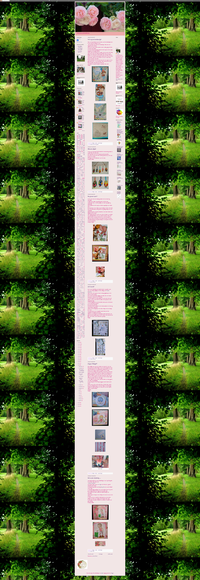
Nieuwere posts (90, 554)
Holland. (78, 203)
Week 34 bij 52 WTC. (83, 126)
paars (79, 253)
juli (79, 390)
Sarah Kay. (78, 271)
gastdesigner (81, 191)
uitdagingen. (78, 320)
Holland (83, 201)
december (81, 366)
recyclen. (82, 257)
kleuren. (81, 227)
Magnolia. (78, 239)
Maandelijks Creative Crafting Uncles (119, 162)
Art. (79, 166)
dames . (79, 180)
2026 (80, 151)
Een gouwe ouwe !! (92, 196)
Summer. (82, 298)
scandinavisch (82, 273)
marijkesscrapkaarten (81, 123)
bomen (82, 171)
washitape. (83, 331)
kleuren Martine (79, 225)
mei (80, 393)
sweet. (84, 300)
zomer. (78, 337)
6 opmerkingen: (100, 143)
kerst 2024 (81, 216)
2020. (82, 141)
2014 (84, 134)
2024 (82, 148)
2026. (84, 151)
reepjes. (82, 258)
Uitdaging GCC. (82, 316)
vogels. (84, 329)
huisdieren (78, 204)
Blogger (112, 573)
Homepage (100, 554)
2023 (84, 145)
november (81, 368)
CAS (82, 173)
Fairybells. (78, 190)
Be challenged (79, 167)
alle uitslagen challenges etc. (80, 46)
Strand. (83, 293)
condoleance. (78, 176)
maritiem (82, 245)
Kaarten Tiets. (82, 211)
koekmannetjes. (79, 233)
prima (79, 257)
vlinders (83, 327)
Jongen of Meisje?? (92, 364)
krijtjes (82, 234)
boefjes (78, 171)
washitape (78, 331)
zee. (84, 334)
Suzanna (79, 99)
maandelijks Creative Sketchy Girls (120, 178)
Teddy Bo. (83, 304)
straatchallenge (82, 292)
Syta (79, 301)
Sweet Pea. (80, 300)
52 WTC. (81, 160)
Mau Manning (78, 246)
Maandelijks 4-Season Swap (119, 140)
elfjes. (82, 186)
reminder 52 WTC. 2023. (80, 260)
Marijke (118, 53)
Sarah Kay (81, 270)
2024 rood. (83, 149)
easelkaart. (78, 186)
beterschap (79, 168)
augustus (80, 388)
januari (80, 400)
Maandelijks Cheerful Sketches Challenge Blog (120, 154)
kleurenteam (79, 231)
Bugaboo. (79, 173)
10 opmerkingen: (100, 473)
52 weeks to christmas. (81, 158)
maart (80, 397)
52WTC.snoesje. (79, 165)
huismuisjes (83, 204)
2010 (79, 406)
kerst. (78, 217)
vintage (83, 326)
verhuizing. (80, 324)
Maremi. (83, 243)
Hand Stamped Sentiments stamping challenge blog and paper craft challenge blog (120, 131)
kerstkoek (82, 217)
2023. (77, 148)
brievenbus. (78, 172)
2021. (82, 143)
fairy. (78, 189)
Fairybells (82, 189)
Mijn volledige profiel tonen (119, 79)
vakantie (83, 320)
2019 (80, 138)
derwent (78, 183)
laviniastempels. (79, 236)
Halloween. (78, 199)
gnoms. (82, 197)
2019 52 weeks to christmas (81, 139)
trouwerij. (82, 307)
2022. (82, 144)
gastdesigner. (83, 193)
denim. (83, 182)
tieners (79, 305)
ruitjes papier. (79, 269)
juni (80, 391)
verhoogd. (83, 321)
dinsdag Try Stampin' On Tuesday (119, 122)
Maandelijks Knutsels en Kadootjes (119, 192)
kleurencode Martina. (80, 230)
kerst (78, 215)
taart (82, 301)
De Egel (79, 182)
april (80, 395)
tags (82, 303)
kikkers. (82, 219)
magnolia (97, 144)
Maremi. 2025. (81, 244)
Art (84, 165)
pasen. (78, 255)
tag (77, 303)
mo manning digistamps (80, 51)
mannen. (80, 240)
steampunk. (78, 289)
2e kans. (79, 153)
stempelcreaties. (79, 291)
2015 (80, 135)
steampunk (82, 287)
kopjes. (84, 233)
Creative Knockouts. (91, 483)
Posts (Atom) (95, 556)
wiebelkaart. (83, 332)
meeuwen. (83, 246)
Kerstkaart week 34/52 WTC (83, 118)
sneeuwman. (82, 280)
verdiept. (79, 321)
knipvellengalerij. (79, 232)
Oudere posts (110, 554)
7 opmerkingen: (100, 550)
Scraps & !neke (80, 107)
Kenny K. (81, 213)
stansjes (78, 287)
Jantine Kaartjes (80, 115)
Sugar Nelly (81, 297)
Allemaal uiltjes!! (92, 149)
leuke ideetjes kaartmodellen (80, 49)
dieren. (84, 183)
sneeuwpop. (78, 283)
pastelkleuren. (82, 255)
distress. (79, 184)
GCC (78, 194)
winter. (83, 333)
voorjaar (80, 330)
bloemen (78, 169)
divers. (84, 184)
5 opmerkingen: (100, 191)
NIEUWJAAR (83, 251)
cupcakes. (83, 179)
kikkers (78, 219)
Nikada (102, 573)
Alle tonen (83, 130)
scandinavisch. (81, 275)
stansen (78, 286)
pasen (82, 253)
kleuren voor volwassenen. (81, 226)
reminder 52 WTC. (80, 259)
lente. (84, 236)
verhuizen (79, 323)
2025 (84, 150)
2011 (79, 404)
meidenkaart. (80, 248)
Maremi (78, 242)
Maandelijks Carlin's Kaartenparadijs (120, 147)
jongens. (78, 211)
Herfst (84, 200)
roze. (82, 268)
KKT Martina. (81, 223)
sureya (78, 299)
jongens (82, 210)
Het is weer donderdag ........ (94, 478)
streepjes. (79, 294)
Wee (78, 332)
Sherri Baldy (83, 277)
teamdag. (78, 304)
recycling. (78, 258)
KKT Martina (82, 222)
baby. (82, 166)
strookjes (83, 294)
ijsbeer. (78, 206)
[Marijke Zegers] (77, 41)
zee (81, 334)
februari (80, 398)
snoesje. (83, 283)
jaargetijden (80, 208)
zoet (78, 336)
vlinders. (79, 329)
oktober (80, 385)
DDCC (91, 359)
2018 (84, 137)
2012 (79, 402)
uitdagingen (78, 319)
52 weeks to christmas (81, 154)
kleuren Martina (79, 224)
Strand (79, 293)
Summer (78, 298)
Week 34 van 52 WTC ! (83, 110)
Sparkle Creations (80, 284)
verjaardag (78, 325)
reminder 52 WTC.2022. (80, 262)
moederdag (82, 250)
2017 (79, 137)
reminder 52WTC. (80, 264)
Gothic (77, 198)
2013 (79, 365)
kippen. (82, 220)
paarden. (83, 252)
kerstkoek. (78, 218)
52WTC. (83, 161)
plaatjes (83, 256)
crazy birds (78, 179)
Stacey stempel (79, 285)
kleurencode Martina (80, 229)
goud (82, 198)
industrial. (80, 207)
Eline (77, 187)
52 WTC (78, 160)
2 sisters (78, 134)
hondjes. (82, 203)
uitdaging (78, 310)
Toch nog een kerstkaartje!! (94, 39)
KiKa (82, 218)
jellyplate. (78, 210)
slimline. (78, 280)
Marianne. (78, 245)
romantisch (78, 266)
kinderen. (78, 220)
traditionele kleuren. (80, 306)
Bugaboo (83, 172)
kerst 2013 (94, 144)
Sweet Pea (83, 299)
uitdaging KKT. (79, 317)
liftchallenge (80, 237)
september (81, 386)
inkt (84, 207)
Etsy (80, 187)
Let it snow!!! (91, 287)
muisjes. (78, 251)
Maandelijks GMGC (120, 185)
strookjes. (79, 296)
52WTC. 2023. (79, 164)
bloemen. (82, 170)
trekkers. (78, 307)
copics (91, 144)
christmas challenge (80, 175)
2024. (79, 150)
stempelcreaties (79, 290)
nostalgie (79, 252)
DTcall (82, 185)
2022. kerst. (79, 145)
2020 (78, 142)
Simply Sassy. (80, 278)
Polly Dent (103, 487)
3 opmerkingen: (100, 280)
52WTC (78, 161)
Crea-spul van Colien (80, 90)
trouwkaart (78, 308)
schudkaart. (78, 276)
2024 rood (78, 149)
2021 (77, 143)
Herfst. (79, 201)
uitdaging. (78, 318)
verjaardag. (78, 326)
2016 (84, 135)
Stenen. (78, 292)
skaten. (78, 279)
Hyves (83, 205)
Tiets (82, 305)
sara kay (93, 282)
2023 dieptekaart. (81, 146)
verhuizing (83, 323)
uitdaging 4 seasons (80, 311)
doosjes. (79, 185)
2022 (78, 144)
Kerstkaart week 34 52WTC (83, 102)
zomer (82, 336)
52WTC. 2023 (81, 162)
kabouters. (79, 212)
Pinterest (78, 256)
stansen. (82, 286)
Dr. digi (99, 484)
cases (77, 174)
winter (79, 333)
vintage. (80, 327)
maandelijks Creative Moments (120, 171)
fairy (83, 187)
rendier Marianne (80, 265)
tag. (79, 303)
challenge (82, 174)
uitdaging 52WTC (81, 312)
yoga (78, 334)
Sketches (82, 279)
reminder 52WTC (80, 263)
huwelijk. (79, 205)
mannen (83, 239)
